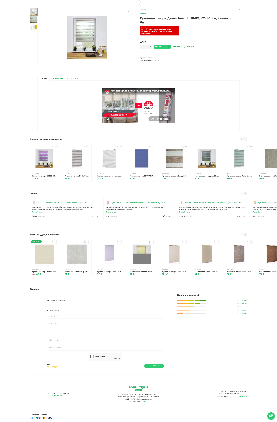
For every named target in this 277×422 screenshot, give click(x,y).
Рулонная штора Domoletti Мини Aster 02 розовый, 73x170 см (63, 202)
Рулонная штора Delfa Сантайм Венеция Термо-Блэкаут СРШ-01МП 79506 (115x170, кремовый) (175, 271)
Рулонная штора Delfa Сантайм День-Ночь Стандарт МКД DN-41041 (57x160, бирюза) (240, 176)
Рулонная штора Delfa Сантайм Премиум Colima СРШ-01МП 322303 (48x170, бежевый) (207, 271)
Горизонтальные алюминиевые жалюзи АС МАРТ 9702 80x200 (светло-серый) (110, 176)
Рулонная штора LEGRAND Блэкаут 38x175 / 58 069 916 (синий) (142, 176)
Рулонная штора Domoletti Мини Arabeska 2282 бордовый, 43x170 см (140, 202)
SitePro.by (145, 401)
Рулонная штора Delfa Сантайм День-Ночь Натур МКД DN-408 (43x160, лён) (77, 176)
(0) (77, 78)
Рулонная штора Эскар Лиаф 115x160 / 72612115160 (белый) (77, 271)
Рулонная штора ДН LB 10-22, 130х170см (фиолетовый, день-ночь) (45, 176)
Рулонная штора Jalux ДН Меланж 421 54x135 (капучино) (175, 176)
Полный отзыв (37, 212)
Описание (43, 78)
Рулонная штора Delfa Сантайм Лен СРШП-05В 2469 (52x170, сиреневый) (110, 271)
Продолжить (154, 366)
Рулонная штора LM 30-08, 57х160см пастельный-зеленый (142, 271)
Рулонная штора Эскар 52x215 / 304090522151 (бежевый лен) (45, 271)
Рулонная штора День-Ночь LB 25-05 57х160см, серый (207, 176)
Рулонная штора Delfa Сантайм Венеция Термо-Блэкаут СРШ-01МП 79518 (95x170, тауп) (240, 271)
